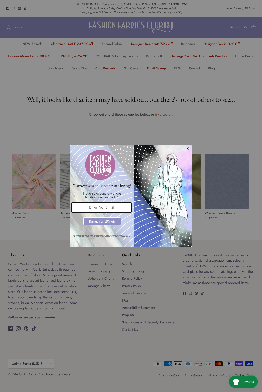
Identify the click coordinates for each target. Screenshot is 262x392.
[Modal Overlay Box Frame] (131, 196)
